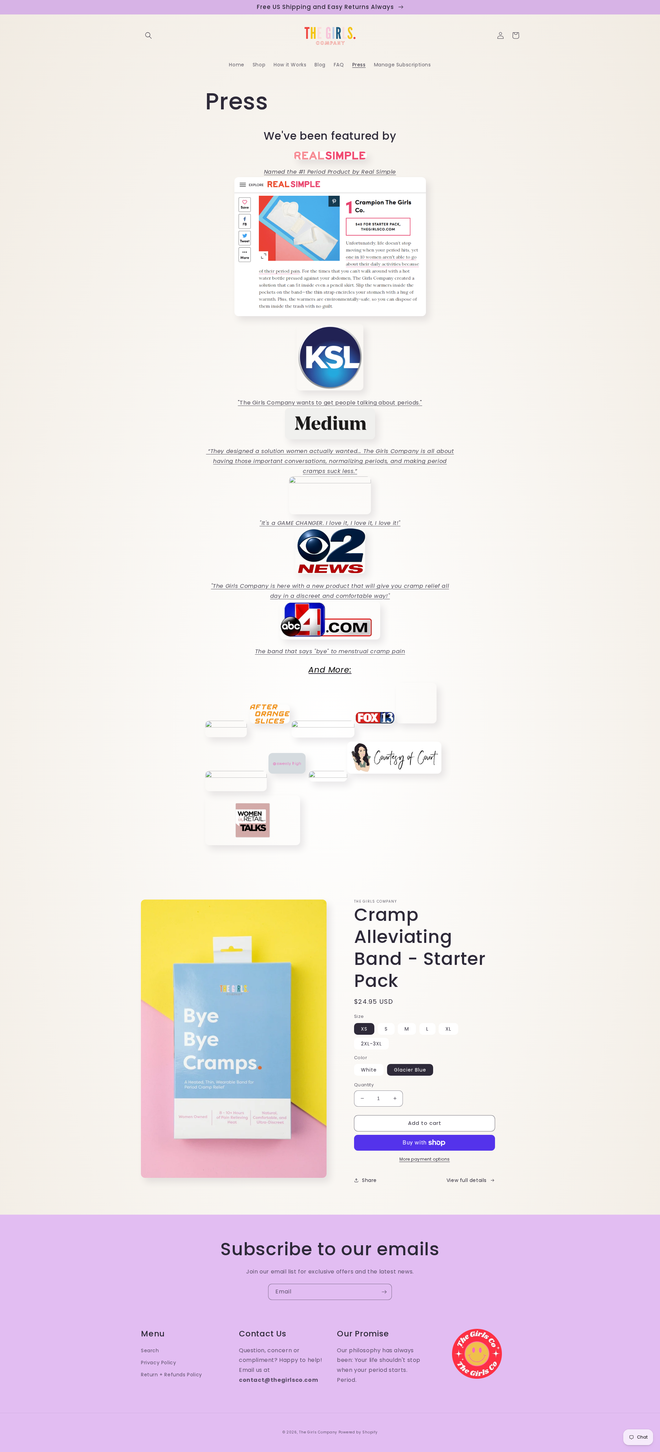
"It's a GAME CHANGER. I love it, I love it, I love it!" (330, 523)
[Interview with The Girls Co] (287, 776)
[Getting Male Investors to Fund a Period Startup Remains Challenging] (323, 726)
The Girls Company (318, 1432)
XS (364, 1028)
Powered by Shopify (358, 1432)
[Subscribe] (384, 1292)
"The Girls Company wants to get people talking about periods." (330, 403)
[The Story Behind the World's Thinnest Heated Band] (236, 776)
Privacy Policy (158, 1362)
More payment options (424, 1159)
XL (448, 1028)
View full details (467, 1180)
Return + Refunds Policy (171, 1374)
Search (150, 1350)
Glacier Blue (410, 1069)
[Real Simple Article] (330, 318)
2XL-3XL (371, 1043)
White (369, 1069)
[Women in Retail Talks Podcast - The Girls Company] (252, 847)
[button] (148, 35)
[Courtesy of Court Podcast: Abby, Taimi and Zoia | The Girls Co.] (394, 776)
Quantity (364, 1085)
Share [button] (369, 1180)
